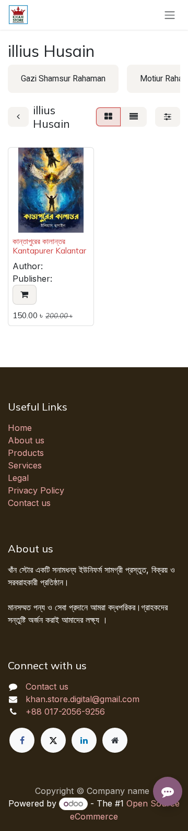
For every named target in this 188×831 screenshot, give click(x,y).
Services (25, 465)
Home (20, 428)
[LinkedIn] (84, 740)
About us (26, 440)
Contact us (29, 503)
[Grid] (108, 117)
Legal (18, 478)
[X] (53, 740)
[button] (25, 295)
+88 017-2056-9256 (65, 711)
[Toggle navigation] (169, 15)
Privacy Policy (36, 490)
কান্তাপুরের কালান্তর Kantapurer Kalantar (49, 246)
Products (26, 453)
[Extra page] (114, 740)
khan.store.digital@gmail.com (82, 699)
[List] (134, 117)
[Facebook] (21, 740)
